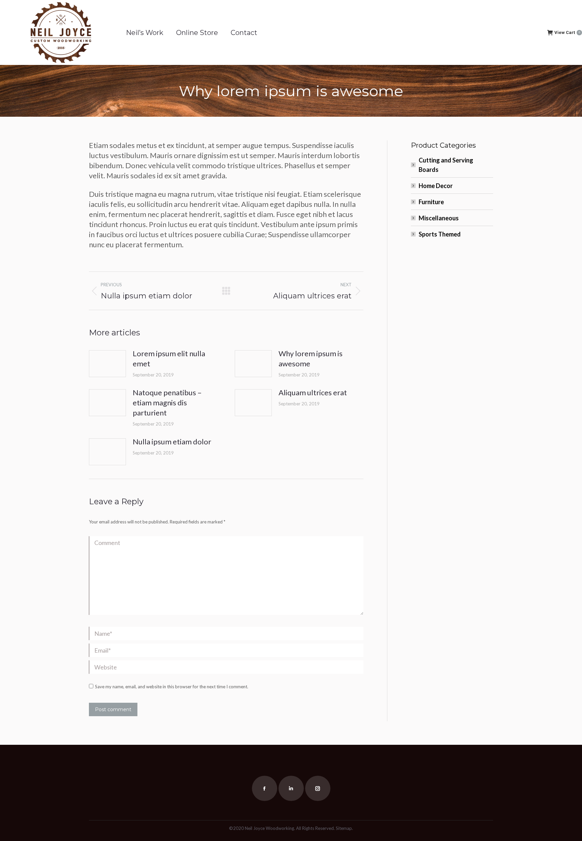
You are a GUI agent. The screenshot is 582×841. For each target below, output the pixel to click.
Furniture (431, 202)
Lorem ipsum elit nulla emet (169, 358)
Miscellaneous (439, 218)
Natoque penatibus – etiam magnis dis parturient (167, 402)
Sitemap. (344, 828)
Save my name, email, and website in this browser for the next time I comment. (171, 686)
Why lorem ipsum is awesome (311, 358)
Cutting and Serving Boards (446, 164)
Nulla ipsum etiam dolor (172, 441)
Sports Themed (440, 234)
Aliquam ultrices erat (313, 392)
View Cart (567, 32)
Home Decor (436, 185)
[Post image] (107, 363)
